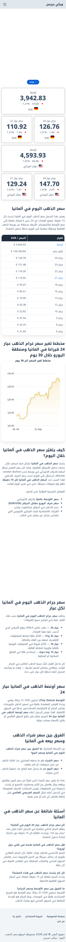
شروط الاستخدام (33, 916)
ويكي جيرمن (54, 4)
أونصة (60, 244)
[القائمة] (4, 4)
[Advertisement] (33, 43)
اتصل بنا (17, 916)
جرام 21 (59, 278)
